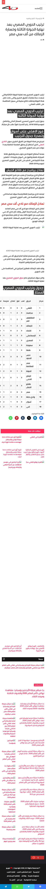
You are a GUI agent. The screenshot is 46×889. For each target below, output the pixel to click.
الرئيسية (39, 18)
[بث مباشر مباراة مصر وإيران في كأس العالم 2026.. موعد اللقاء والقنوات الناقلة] (8, 819)
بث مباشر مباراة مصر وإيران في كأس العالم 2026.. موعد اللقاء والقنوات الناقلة (31, 818)
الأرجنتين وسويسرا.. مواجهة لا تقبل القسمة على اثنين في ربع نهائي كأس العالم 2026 (31, 742)
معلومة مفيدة (33, 875)
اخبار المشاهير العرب (24, 871)
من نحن (19, 879)
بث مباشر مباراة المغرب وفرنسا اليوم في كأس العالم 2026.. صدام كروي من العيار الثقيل (30, 753)
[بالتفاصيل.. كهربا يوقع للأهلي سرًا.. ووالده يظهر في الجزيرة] (33, 552)
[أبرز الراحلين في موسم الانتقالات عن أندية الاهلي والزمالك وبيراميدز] (11, 552)
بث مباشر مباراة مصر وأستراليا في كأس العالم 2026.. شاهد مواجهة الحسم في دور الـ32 (32, 792)
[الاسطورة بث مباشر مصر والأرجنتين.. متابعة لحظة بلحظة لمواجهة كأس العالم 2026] (8, 770)
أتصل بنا (12, 879)
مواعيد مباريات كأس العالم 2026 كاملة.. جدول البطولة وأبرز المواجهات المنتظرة (32, 804)
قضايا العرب (11, 871)
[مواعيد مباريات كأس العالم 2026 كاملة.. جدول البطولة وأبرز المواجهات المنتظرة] (8, 806)
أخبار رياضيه (30, 18)
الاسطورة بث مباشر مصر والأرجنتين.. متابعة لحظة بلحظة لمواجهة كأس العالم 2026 (31, 768)
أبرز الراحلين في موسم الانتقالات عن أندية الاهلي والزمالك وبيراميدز (11, 648)
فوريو (8, 868)
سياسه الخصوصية (30, 879)
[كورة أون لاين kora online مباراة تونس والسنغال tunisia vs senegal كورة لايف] (11, 441)
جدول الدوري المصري (15, 278)
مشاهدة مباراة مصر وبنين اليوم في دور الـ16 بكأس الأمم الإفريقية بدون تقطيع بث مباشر (31, 841)
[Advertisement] (23, 66)
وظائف (23, 875)
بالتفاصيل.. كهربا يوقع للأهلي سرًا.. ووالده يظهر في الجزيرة (35, 648)
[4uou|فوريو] (11, 8)
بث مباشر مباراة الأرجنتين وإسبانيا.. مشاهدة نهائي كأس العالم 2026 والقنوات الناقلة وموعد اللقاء (24, 693)
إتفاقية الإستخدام (13, 875)
